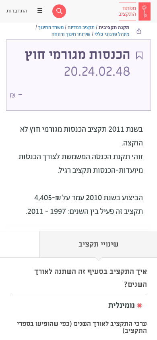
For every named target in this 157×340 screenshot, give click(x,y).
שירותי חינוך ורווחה (71, 34)
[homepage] (134, 11)
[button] (78, 306)
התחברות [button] (16, 11)
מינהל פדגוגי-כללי (112, 34)
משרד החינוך (51, 27)
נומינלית (121, 306)
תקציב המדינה (81, 27)
